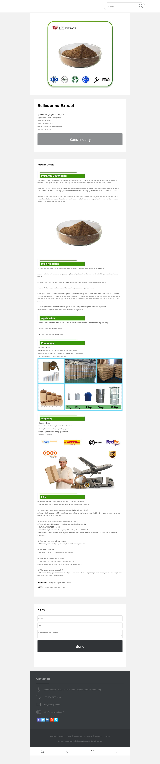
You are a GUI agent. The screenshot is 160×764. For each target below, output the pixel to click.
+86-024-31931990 (52, 697)
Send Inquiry (80, 139)
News (69, 736)
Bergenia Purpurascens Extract (59, 583)
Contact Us (88, 736)
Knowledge (78, 736)
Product (61, 736)
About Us (53, 736)
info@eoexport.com (52, 704)
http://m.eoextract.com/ (54, 712)
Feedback (98, 736)
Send (80, 646)
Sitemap (107, 736)
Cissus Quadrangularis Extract (55, 587)
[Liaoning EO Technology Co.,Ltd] (15, 6)
